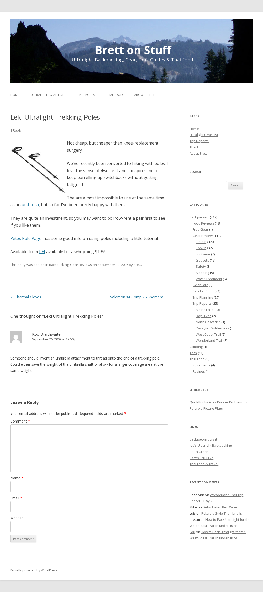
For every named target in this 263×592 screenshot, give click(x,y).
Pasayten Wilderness (212, 328)
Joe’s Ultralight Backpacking (211, 445)
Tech (193, 353)
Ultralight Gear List (47, 95)
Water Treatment (209, 278)
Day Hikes (203, 315)
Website (17, 517)
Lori (192, 532)
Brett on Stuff (133, 49)
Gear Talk (200, 285)
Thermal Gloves (25, 296)
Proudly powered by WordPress (33, 570)
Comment (20, 421)
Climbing (196, 346)
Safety (201, 266)
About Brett (144, 95)
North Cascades (208, 322)
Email (16, 498)
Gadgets (202, 260)
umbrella (30, 205)
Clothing (202, 241)
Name (17, 478)
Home (14, 95)
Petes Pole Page (25, 238)
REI (42, 251)
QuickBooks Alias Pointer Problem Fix (218, 402)
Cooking (202, 248)
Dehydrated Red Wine (220, 507)
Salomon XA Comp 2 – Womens (139, 296)
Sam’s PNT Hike (201, 457)
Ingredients (201, 365)
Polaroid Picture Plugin (207, 408)
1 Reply (16, 130)
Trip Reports (85, 95)
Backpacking (59, 264)
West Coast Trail (208, 334)
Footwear (203, 254)
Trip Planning (203, 297)
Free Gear (200, 229)
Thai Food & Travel (204, 464)
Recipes (199, 371)
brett (137, 264)
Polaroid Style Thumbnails (221, 513)
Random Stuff (203, 291)
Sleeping (202, 272)
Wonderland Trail (209, 340)
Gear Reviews (81, 264)
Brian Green (199, 451)
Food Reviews (203, 223)
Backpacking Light (203, 439)
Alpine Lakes (205, 309)
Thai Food (114, 95)
